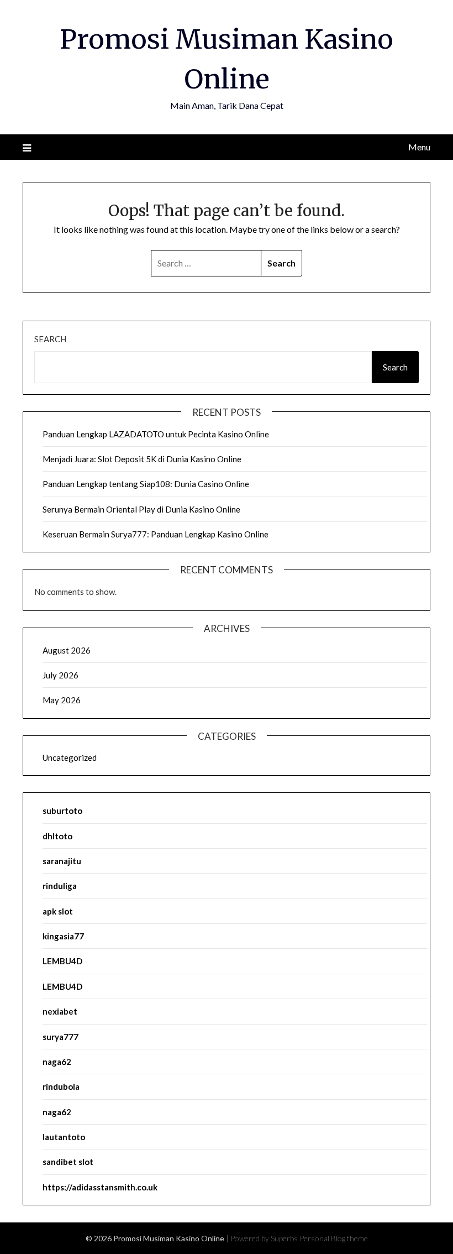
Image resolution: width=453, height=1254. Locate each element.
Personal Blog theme (333, 1238)
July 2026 (60, 675)
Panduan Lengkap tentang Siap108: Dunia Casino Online (146, 484)
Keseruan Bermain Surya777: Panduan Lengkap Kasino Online (155, 534)
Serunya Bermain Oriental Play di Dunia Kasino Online (141, 509)
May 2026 (62, 700)
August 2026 (67, 650)
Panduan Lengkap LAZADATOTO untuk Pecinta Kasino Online (156, 434)
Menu (419, 147)
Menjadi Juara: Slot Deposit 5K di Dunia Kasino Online (142, 459)
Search (50, 339)
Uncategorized (70, 757)
